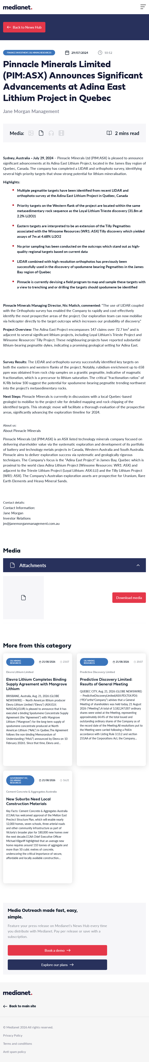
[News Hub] (17, 7)
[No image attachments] (31, 133)
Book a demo (55, 950)
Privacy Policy (12, 1035)
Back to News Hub (27, 27)
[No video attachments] (61, 133)
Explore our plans (54, 964)
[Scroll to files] (41, 133)
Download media (129, 597)
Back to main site (22, 1006)
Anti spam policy (14, 1051)
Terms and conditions (17, 1043)
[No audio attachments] (51, 133)
